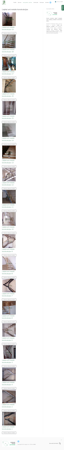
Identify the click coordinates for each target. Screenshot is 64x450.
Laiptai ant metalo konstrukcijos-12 (8, 184)
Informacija (42, 2)
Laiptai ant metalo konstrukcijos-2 (8, 405)
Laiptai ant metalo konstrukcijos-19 (8, 28)
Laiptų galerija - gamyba (27, 2)
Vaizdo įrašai (35, 2)
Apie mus (19, 2)
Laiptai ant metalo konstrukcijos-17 (8, 73)
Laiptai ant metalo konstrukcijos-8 (8, 272)
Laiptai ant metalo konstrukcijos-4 (8, 383)
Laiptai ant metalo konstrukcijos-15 (8, 117)
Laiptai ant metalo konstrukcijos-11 (8, 206)
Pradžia (14, 2)
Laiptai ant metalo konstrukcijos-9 (8, 250)
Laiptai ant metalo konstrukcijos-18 (8, 50)
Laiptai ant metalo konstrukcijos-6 (8, 317)
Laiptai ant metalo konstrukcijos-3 (8, 361)
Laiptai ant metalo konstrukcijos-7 (8, 295)
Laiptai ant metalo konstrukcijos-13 (8, 161)
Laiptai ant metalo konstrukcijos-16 (8, 95)
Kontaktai (47, 2)
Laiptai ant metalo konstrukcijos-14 (8, 139)
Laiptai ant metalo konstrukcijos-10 (8, 228)
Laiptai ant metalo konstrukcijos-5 (8, 339)
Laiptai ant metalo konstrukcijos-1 (8, 428)
